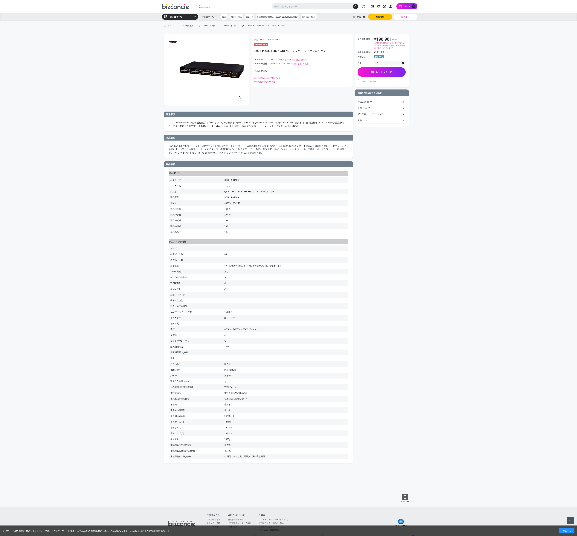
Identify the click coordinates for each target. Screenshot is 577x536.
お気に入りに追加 (369, 81)
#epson (249, 16)
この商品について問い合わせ (269, 78)
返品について (364, 120)
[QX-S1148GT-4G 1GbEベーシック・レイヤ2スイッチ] (212, 70)
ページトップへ (570, 520)
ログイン (405, 16)
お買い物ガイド (213, 519)
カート (409, 6)
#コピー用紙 (236, 16)
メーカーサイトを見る (299, 63)
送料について (364, 108)
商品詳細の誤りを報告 (266, 82)
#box (224, 16)
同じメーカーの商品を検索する (295, 59)
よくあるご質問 (213, 523)
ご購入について (365, 101)
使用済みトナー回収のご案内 (271, 523)
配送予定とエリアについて (370, 114)
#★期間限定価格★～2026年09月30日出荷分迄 (277, 16)
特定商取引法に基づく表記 (239, 523)
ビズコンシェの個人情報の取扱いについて (150, 530)
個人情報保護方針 (235, 519)
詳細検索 (363, 6)
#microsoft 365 (309, 16)
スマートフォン (405, 498)
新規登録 (380, 16)
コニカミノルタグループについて (273, 519)
